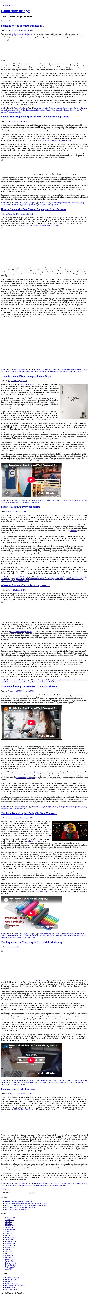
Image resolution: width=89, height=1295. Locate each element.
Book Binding (56, 934)
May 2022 (8, 1224)
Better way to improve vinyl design (20, 506)
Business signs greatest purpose (18, 1088)
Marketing (8, 1281)
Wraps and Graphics (14, 112)
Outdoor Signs (50, 110)
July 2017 (8, 1269)
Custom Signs (66, 500)
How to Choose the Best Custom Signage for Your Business (33, 209)
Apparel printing (45, 203)
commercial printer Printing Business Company (68, 203)
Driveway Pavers (59, 680)
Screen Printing (21, 937)
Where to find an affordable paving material (25, 585)
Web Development (11, 1289)
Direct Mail (34, 935)
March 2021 (9, 1235)
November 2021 (10, 1230)
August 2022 (9, 1220)
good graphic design (33, 841)
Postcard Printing (73, 935)
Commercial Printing (72, 1080)
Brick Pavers (47, 680)
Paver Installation (7, 682)
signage (35, 772)
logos (36, 371)
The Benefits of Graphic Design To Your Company (29, 813)
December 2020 (10, 1241)
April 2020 (9, 1255)
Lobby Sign (29, 371)
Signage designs (64, 807)
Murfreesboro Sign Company (25, 1109)
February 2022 (10, 1226)
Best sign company (55, 108)
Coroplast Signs (12, 935)
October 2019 (10, 1267)
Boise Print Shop (41, 891)
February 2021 (10, 1237)
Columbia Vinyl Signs (24, 384)
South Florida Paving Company (21, 632)
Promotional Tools (62, 110)
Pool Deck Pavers (51, 682)
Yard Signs (31, 937)
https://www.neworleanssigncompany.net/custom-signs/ (40, 225)
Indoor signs (5, 502)
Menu (3, 2)
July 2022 (8, 1222)
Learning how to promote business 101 (22, 25)
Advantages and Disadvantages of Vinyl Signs (26, 376)
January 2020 (9, 1261)
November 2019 (10, 1265)
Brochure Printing (68, 934)
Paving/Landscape (20, 680)
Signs (72, 110)
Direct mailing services (20, 205)
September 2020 (10, 1245)
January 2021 (9, 1239)
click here (73, 531)
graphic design (34, 205)
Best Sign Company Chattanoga (21, 34)
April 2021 (9, 1233)
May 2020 (8, 1253)
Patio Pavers (83, 680)
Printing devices (53, 205)
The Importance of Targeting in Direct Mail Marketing (31, 942)
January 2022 (9, 1228)
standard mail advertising (43, 980)
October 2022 (10, 1218)
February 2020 (10, 1259)
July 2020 (8, 1249)
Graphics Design (44, 935)
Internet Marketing (11, 1279)
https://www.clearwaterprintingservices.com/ (56, 140)
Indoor (3, 371)
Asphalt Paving (37, 680)
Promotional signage (40, 807)
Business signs (68, 108)
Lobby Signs (49, 579)
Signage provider (19, 808)
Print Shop (43, 205)
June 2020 (8, 1251)
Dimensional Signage (79, 500)
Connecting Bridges (15, 11)
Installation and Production (35, 110)
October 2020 (10, 1243)
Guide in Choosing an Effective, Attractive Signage (29, 686)
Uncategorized (19, 1080)
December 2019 (10, 1263)
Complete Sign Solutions (52, 500)
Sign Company (53, 807)
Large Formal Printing (59, 935)
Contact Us (9, 5)
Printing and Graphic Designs (24, 203)
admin (5, 108)
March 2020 (9, 1257)
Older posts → (6, 1189)
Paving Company (25, 682)
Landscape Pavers (72, 680)
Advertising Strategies (40, 108)
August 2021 (9, 1231)
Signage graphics (7, 808)
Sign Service (25, 502)
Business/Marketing (21, 108)
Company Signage (80, 108)
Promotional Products (8, 937)
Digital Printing (6, 205)
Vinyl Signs (35, 502)
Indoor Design (20, 110)
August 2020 (9, 1247)
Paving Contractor (38, 682)
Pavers (16, 682)
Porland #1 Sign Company (25, 778)
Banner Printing (45, 934)
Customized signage (8, 110)
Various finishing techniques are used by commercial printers (35, 116)
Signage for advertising (79, 807)
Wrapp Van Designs (8, 581)
